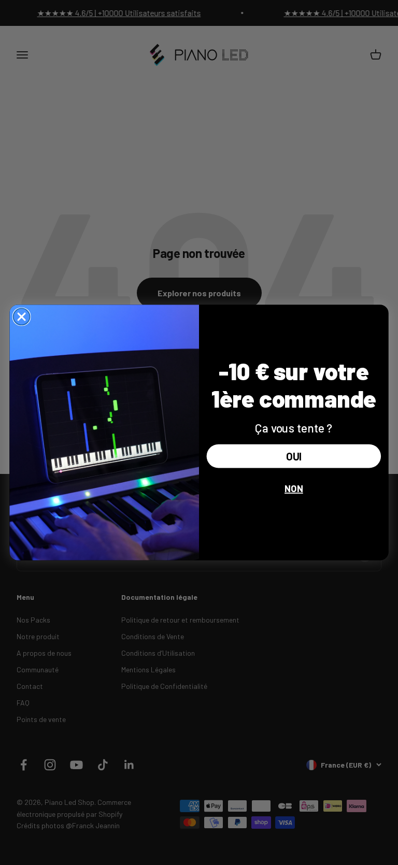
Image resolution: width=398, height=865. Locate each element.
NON (294, 488)
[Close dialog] (21, 316)
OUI (293, 456)
